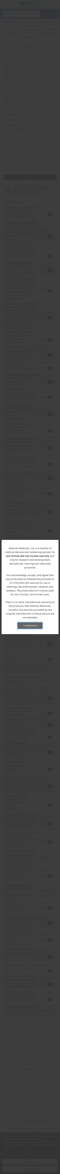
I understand (30, 625)
